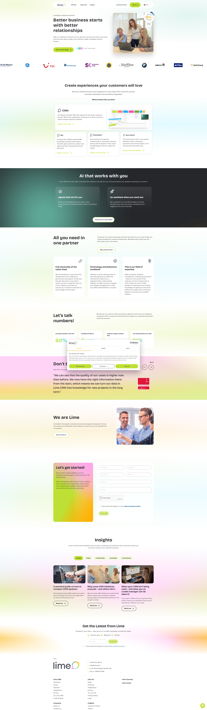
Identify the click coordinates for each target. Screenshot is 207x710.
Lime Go (91, 679)
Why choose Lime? (106, 250)
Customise (103, 366)
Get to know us (61, 435)
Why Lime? (83, 5)
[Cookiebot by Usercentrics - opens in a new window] (131, 343)
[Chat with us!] (202, 705)
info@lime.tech (95, 665)
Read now (61, 604)
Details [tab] (104, 348)
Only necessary (80, 366)
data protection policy (117, 646)
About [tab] (128, 348)
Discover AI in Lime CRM (103, 220)
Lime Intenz (126, 683)
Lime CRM (57, 679)
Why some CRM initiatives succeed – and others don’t (101, 587)
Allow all (126, 366)
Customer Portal (121, 5)
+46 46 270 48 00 (96, 662)
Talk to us (135, 5)
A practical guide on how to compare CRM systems (67, 587)
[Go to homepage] (61, 5)
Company (57, 703)
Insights (91, 703)
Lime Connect (127, 679)
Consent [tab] (79, 348)
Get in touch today (62, 50)
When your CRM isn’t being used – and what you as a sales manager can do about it (135, 590)
